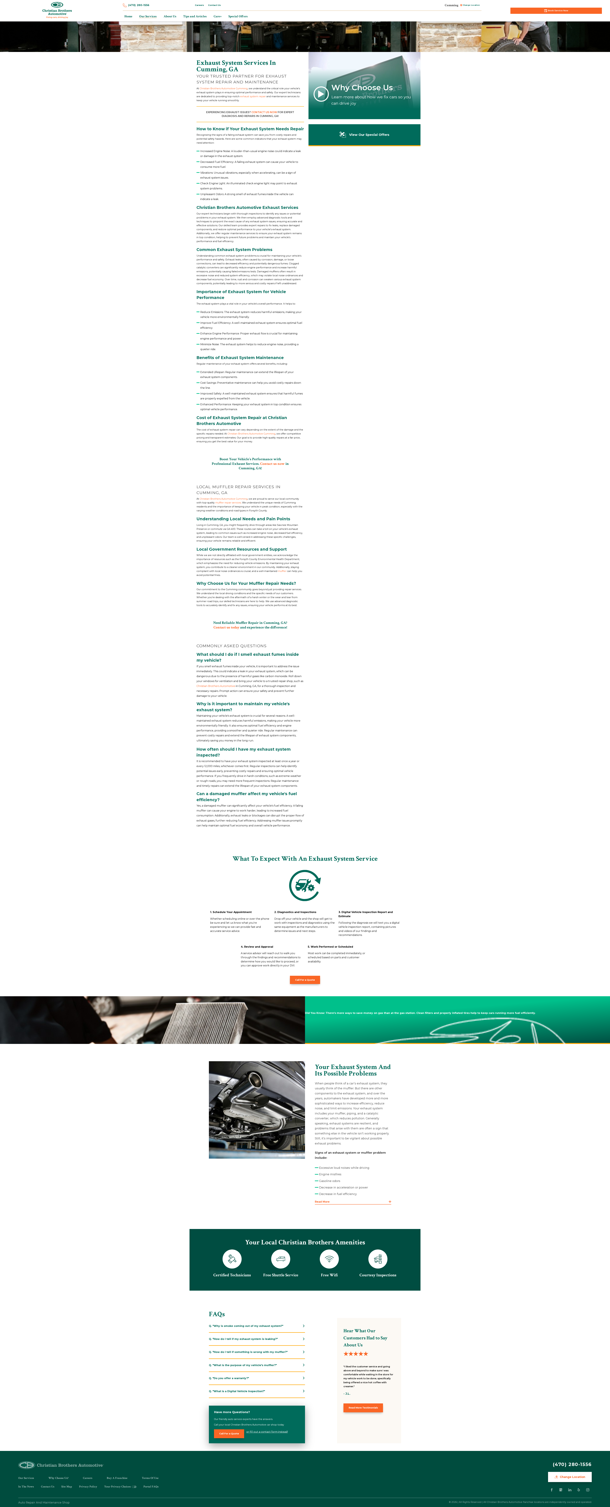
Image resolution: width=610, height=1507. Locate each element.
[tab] (257, 1326)
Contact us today (226, 627)
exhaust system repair (253, 96)
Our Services (26, 1478)
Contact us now (264, 112)
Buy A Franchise (117, 1478)
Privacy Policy (88, 1486)
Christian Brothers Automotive (216, 686)
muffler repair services (228, 502)
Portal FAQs (151, 1486)
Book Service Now (558, 10)
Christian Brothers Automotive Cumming (223, 88)
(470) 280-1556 (138, 5)
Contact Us (47, 1486)
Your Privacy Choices (117, 1486)
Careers (87, 1478)
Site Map (66, 1486)
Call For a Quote (305, 979)
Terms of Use (150, 1478)
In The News (26, 1486)
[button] (353, 1202)
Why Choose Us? (58, 1478)
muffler (282, 571)
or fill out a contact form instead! (267, 1431)
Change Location (572, 1477)
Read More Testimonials (363, 1407)
